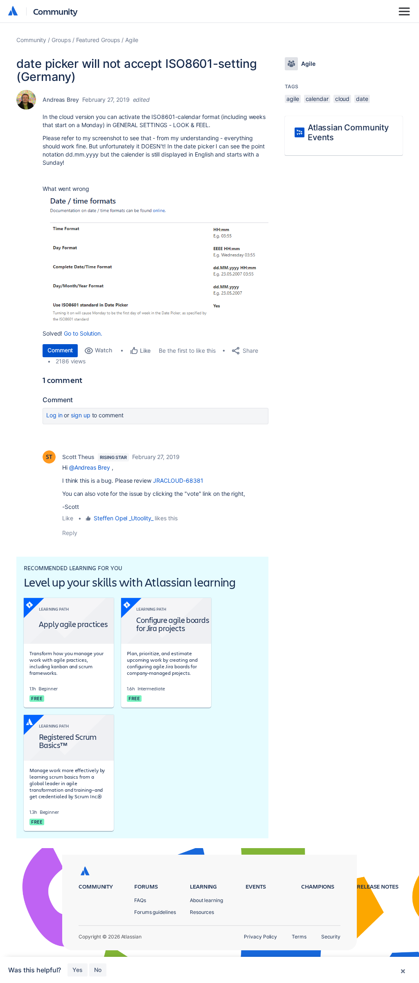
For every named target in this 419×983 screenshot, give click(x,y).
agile (292, 98)
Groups (61, 39)
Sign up (80, 415)
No (97, 969)
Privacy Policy (260, 937)
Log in (54, 415)
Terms (299, 937)
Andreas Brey (61, 99)
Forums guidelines (155, 912)
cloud (342, 98)
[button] (155, 260)
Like (67, 518)
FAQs (140, 900)
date (362, 98)
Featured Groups (98, 39)
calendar (317, 98)
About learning (206, 900)
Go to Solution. (83, 333)
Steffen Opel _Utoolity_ (123, 518)
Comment (60, 350)
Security (330, 937)
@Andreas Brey (89, 467)
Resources (202, 912)
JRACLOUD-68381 (178, 480)
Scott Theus (78, 456)
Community (55, 11)
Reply (69, 532)
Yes (77, 969)
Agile (131, 39)
